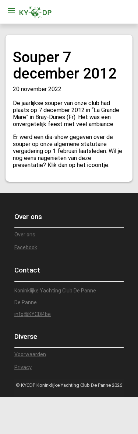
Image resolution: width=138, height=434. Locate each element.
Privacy (23, 367)
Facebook (25, 247)
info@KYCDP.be (32, 314)
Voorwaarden (30, 354)
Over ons (24, 234)
